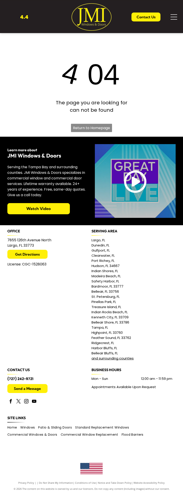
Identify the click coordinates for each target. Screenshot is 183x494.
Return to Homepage (91, 127)
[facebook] (10, 402)
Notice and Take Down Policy (114, 482)
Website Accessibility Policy (149, 482)
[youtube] (34, 402)
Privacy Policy (26, 482)
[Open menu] (174, 17)
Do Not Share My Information (56, 482)
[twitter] (18, 402)
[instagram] (26, 402)
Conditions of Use (85, 482)
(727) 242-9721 (20, 378)
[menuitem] (14, 427)
